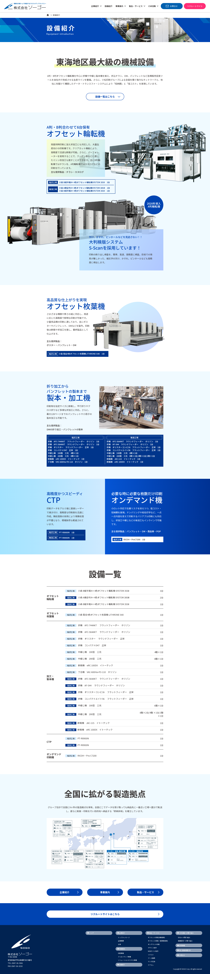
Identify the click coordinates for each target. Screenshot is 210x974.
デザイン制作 (152, 948)
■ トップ (90, 933)
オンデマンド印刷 (154, 944)
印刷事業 (121, 953)
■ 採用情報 (181, 945)
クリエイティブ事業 (124, 957)
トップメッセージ (124, 937)
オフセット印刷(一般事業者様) (158, 941)
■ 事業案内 (121, 949)
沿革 (119, 944)
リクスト (151, 955)
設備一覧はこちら (105, 96)
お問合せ (174, 6)
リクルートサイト (195, 6)
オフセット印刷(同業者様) (156, 937)
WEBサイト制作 (153, 951)
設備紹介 (108, 6)
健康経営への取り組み (185, 941)
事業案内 (105, 892)
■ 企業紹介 (121, 933)
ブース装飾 (151, 958)
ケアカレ (151, 965)
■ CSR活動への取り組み (185, 933)
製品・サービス (145, 892)
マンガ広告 (151, 961)
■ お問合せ (181, 955)
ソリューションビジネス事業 (127, 960)
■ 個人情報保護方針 (184, 950)
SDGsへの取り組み (184, 937)
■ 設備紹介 (121, 965)
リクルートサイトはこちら (105, 914)
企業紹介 (95, 6)
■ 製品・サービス (153, 933)
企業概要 (121, 941)
